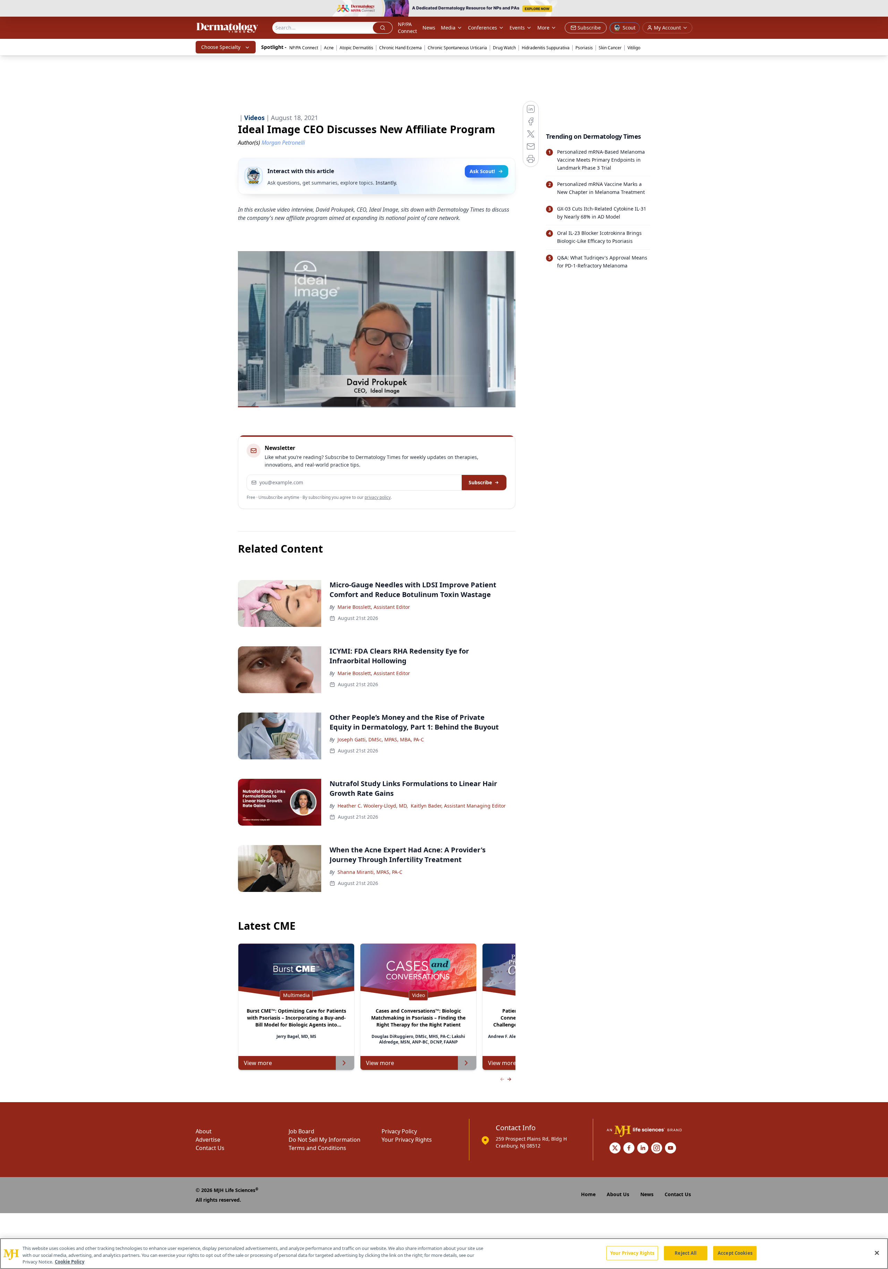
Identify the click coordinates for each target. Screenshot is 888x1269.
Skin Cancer (610, 48)
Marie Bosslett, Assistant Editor (374, 607)
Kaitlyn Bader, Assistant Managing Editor (458, 805)
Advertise (208, 1139)
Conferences (482, 27)
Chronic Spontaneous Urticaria (457, 48)
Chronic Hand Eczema (400, 48)
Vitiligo (633, 48)
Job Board (301, 1131)
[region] (444, 1253)
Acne (329, 48)
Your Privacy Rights (407, 1139)
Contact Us (210, 1148)
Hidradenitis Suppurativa (546, 48)
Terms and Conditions (317, 1148)
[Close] (877, 1252)
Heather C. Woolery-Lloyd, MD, (373, 805)
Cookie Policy (69, 1262)
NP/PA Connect (407, 27)
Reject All (686, 1253)
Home (588, 1194)
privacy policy (378, 497)
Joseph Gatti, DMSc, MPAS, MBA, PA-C (381, 739)
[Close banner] (879, 9)
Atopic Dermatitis (356, 48)
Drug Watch (504, 48)
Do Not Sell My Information (324, 1139)
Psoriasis (584, 48)
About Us (618, 1194)
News (428, 27)
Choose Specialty (220, 47)
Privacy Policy (399, 1131)
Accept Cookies (735, 1253)
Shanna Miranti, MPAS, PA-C (370, 872)
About (204, 1131)
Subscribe (480, 482)
